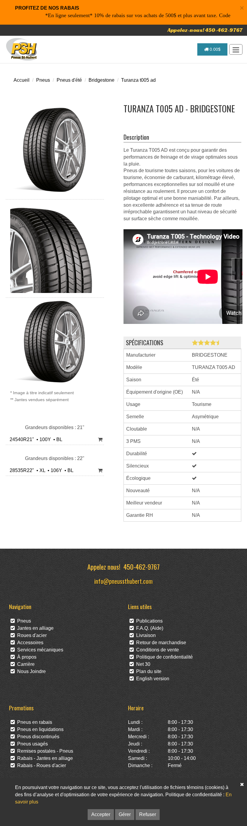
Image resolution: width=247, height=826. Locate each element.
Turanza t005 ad (138, 80)
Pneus (43, 80)
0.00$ (214, 49)
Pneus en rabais (33, 722)
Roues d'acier (31, 635)
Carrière (25, 664)
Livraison (145, 635)
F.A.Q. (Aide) (148, 628)
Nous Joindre (30, 671)
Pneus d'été (69, 80)
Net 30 (142, 664)
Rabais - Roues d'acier (40, 765)
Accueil (22, 80)
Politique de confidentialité (163, 657)
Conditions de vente (156, 649)
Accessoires (29, 642)
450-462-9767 (142, 566)
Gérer (125, 814)
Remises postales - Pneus (44, 751)
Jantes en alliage (34, 628)
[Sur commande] (100, 439)
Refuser (147, 814)
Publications (148, 620)
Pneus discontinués (37, 736)
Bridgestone (101, 80)
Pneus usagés (31, 743)
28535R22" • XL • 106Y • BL (40, 470)
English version (151, 678)
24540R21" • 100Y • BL (34, 439)
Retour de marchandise (160, 642)
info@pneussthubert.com (123, 581)
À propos (25, 657)
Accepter (100, 814)
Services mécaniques (39, 649)
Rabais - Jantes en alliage (44, 758)
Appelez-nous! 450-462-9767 (204, 29)
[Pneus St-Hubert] (22, 49)
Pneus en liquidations (39, 729)
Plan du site (147, 671)
